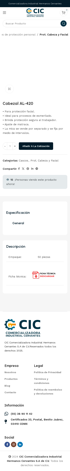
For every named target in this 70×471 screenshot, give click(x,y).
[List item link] (15, 372)
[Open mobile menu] (4, 12)
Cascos (23, 160)
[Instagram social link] (13, 444)
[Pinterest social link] (27, 168)
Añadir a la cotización (36, 146)
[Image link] (22, 327)
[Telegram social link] (36, 168)
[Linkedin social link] (32, 168)
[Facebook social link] (19, 168)
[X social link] (23, 168)
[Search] (63, 23)
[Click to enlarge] (9, 89)
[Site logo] (35, 12)
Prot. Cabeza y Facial (54, 34)
